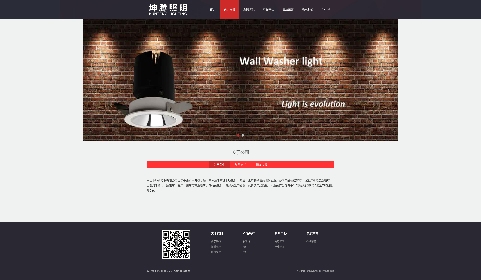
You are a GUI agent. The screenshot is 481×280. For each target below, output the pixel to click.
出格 (332, 271)
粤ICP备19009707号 (307, 271)
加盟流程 (240, 164)
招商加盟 (261, 164)
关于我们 (219, 164)
